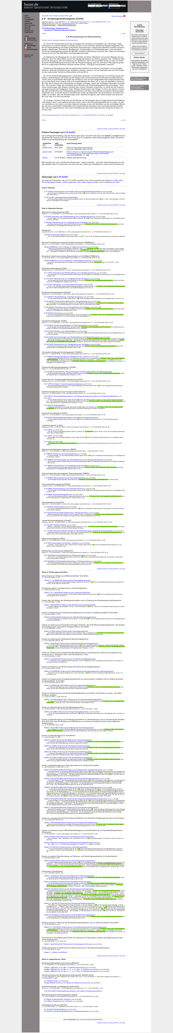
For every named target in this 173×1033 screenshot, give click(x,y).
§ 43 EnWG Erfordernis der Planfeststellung (60, 331)
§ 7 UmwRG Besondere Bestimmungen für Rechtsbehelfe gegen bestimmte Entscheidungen (78, 531)
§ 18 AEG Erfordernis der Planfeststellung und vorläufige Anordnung (69, 216)
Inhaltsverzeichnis (102, 128)
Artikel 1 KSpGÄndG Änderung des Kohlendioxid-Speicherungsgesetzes (71, 643)
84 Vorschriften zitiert (72, 40)
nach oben (122, 128)
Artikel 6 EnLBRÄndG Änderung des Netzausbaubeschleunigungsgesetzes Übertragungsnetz (79, 671)
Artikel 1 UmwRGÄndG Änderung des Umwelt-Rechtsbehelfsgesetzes (70, 659)
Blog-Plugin (31, 38)
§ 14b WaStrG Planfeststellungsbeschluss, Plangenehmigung (67, 301)
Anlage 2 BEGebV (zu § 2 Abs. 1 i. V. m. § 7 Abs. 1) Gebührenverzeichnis (71, 969)
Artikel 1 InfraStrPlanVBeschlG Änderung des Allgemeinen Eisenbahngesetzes (73, 770)
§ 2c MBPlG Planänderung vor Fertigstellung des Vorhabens (66, 466)
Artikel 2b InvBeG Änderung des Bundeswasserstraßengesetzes (68, 752)
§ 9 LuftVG (48, 442)
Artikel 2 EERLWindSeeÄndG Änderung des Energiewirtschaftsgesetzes (70, 823)
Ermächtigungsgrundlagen (51, 182)
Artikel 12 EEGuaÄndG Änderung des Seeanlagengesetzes (66, 631)
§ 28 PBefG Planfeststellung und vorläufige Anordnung (64, 489)
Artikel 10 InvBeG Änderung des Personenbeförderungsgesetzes (68, 758)
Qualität (27, 27)
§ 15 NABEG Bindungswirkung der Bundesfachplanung (64, 478)
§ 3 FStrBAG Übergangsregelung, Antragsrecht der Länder (66, 357)
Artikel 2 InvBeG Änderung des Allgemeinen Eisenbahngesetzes (68, 740)
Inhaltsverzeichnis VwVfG (61, 15)
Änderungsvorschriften (90, 182)
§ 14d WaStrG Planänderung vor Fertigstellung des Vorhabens (67, 307)
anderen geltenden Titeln (71, 182)
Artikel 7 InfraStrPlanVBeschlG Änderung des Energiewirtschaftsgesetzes (71, 807)
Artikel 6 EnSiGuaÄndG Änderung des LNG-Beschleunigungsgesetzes (70, 617)
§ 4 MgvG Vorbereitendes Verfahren (57, 999)
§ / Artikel (91, 7)
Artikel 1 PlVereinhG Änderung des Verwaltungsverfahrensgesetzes (69, 837)
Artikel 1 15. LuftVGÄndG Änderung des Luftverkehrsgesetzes (67, 593)
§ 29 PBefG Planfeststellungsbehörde (58, 494)
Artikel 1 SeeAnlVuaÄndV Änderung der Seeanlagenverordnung (67, 944)
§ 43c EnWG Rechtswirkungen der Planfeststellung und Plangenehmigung (71, 337)
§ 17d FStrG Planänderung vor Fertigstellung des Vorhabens (66, 279)
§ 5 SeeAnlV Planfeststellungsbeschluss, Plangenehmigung (66, 1011)
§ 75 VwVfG (69, 132)
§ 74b (44, 33)
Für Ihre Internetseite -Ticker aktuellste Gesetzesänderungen (138, 87)
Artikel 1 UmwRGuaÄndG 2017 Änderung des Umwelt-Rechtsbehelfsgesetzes (73, 699)
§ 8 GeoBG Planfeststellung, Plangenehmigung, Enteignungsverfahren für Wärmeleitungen (78, 372)
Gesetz (97, 7)
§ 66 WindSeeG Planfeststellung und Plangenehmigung (64, 555)
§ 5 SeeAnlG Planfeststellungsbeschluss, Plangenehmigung (66, 513)
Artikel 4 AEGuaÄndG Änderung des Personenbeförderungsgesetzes (69, 861)
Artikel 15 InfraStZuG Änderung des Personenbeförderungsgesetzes (69, 915)
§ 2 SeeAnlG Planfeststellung (55, 507)
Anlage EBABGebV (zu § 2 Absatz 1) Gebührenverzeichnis (66, 247)
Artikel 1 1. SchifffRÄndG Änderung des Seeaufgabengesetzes (67, 580)
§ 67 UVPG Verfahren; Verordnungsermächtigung (62, 384)
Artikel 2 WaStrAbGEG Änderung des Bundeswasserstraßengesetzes (70, 605)
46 (99, 64)
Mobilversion (32, 40)
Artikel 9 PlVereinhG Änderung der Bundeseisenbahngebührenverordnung (71, 843)
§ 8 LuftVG (48, 436)
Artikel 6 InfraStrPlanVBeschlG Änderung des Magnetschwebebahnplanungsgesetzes (76, 799)
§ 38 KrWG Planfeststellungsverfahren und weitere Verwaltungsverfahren (71, 418)
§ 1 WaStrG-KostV (51, 981)
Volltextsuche (113, 4)
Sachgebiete (29, 19)
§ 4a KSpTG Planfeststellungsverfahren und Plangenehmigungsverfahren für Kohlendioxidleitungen (81, 396)
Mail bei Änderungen (117, 16)
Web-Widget (31, 45)
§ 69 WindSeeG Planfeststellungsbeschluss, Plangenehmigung (67, 561)
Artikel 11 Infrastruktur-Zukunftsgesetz (80, 148)
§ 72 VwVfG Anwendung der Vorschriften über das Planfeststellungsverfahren (73, 191)
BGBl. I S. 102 (66, 22)
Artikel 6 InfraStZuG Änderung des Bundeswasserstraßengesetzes (69, 889)
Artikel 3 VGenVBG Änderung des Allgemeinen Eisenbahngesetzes (69, 728)
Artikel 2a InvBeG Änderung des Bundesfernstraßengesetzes (67, 746)
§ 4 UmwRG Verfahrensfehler (55, 525)
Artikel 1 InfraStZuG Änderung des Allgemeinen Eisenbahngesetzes (69, 876)
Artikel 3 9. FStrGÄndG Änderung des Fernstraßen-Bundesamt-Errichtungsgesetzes (75, 927)
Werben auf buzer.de (29, 56)
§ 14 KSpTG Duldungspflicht (54, 405)
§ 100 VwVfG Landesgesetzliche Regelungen (61, 197)
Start (26, 16)
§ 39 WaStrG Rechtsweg (53, 313)
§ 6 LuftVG (48, 430)
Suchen (27, 17)
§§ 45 (92, 64)
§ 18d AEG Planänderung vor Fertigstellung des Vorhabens (66, 222)
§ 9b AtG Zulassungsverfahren (55, 235)
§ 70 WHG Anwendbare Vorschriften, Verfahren (61, 543)
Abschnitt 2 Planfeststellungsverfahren (60, 30)
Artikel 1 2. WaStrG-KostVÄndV (55, 952)
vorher (50, 148)
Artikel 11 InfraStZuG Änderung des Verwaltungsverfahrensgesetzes (69, 903)
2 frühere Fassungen (53, 40)
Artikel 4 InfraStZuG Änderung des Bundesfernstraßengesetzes (67, 882)
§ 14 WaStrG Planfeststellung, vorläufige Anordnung (63, 297)
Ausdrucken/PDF (113, 128)
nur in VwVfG (115, 8)
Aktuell (27, 21)
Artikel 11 (86, 22)
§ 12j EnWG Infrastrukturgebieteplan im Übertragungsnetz (65, 325)
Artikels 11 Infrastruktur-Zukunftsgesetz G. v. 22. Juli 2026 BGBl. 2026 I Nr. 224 (78, 115)
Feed (29, 47)
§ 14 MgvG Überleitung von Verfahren (58, 1001)
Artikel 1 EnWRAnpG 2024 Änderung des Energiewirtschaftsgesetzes (70, 685)
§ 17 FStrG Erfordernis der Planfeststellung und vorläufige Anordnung (70, 273)
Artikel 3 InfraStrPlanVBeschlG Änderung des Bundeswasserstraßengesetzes (73, 787)
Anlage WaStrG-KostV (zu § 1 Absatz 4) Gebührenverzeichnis (67, 983)
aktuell (45, 152)
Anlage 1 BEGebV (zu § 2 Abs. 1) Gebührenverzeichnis (64, 967)
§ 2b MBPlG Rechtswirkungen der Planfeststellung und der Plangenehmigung (73, 460)
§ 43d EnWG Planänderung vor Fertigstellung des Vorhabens (67, 344)
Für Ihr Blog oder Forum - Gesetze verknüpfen (139, 78)
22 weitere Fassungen (49, 25)
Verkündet (28, 23)
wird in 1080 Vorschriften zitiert (67, 25)
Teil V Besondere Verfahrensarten (55, 28)
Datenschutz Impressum (29, 31)
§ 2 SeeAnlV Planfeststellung (55, 1009)
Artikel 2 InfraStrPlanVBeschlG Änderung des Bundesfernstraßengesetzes (71, 778)
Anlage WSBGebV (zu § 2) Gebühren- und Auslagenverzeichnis (67, 261)
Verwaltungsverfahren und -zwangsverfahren (75, 23)
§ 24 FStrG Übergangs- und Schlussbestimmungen (63, 285)
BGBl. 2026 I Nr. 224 (104, 22)
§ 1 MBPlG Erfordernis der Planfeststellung (60, 454)
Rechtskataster (32, 49)
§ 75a (122, 33)
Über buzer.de (30, 25)
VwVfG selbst (118, 180)
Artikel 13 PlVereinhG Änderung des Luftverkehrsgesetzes (65, 847)
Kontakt (27, 29)
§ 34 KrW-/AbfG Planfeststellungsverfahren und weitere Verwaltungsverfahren (73, 991)
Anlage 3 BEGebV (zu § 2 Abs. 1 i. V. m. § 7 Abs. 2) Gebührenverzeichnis (71, 971)
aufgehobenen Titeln (112, 182)
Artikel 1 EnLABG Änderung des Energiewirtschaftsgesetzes (66, 712)
